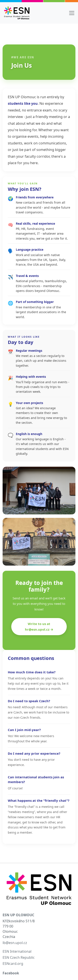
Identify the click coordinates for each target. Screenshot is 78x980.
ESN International (17, 951)
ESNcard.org (13, 963)
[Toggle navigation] (72, 13)
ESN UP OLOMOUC (18, 915)
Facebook (11, 973)
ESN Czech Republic (19, 957)
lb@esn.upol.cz (15, 942)
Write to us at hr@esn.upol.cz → (39, 627)
